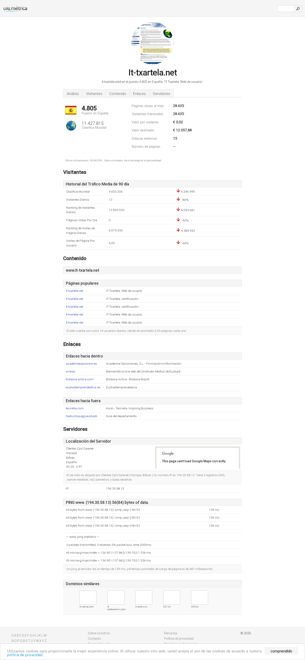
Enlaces (139, 93)
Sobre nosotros (99, 633)
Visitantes (94, 93)
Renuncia (170, 633)
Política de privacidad (179, 638)
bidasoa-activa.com (80, 379)
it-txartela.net (74, 290)
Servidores (161, 93)
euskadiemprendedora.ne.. (83, 387)
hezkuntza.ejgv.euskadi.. (82, 416)
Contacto (94, 638)
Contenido (117, 93)
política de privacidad (24, 654)
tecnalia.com (75, 408)
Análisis (73, 93)
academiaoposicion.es (81, 363)
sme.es (70, 371)
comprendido (281, 651)
